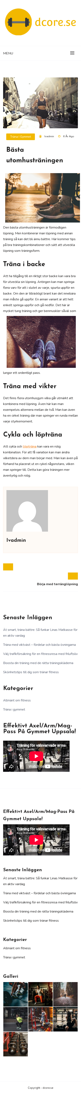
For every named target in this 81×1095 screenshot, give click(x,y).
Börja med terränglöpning (57, 584)
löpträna (30, 446)
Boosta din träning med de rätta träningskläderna (38, 663)
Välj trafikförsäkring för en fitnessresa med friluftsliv (40, 654)
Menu (8, 53)
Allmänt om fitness (17, 700)
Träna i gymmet (20, 137)
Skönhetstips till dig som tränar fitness (31, 672)
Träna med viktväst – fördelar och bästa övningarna (39, 644)
